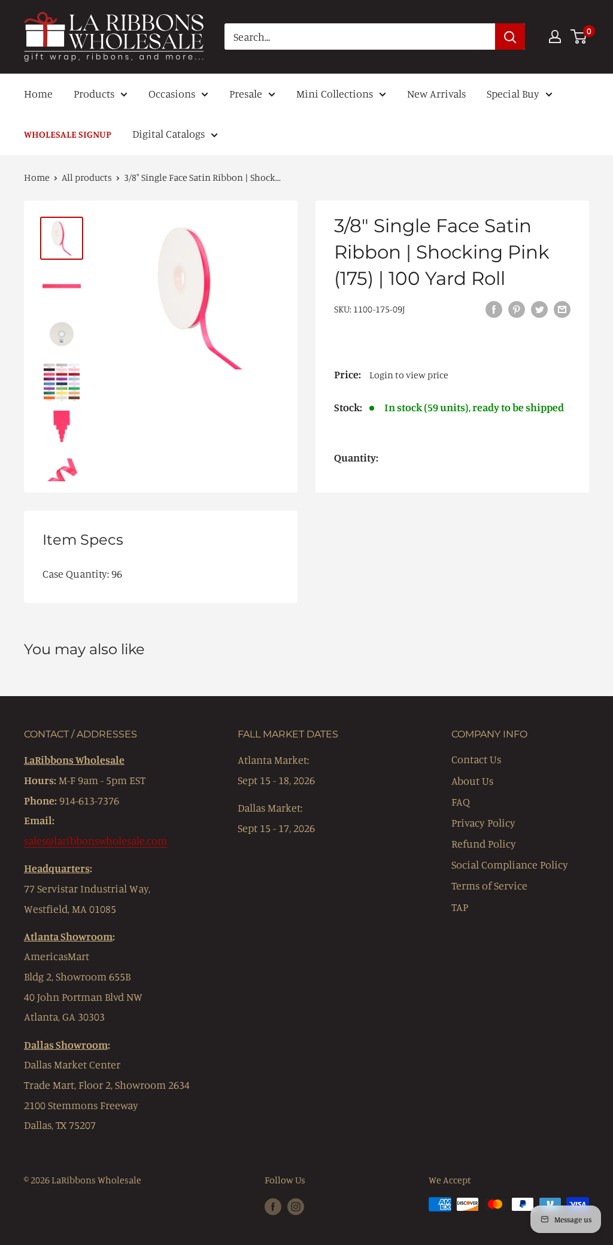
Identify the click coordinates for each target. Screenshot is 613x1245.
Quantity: (356, 457)
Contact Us (476, 759)
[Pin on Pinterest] (516, 308)
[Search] (510, 36)
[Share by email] (562, 308)
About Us (472, 780)
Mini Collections (334, 93)
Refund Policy (483, 843)
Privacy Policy (483, 822)
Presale (245, 93)
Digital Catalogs (168, 133)
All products (87, 177)
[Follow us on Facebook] (273, 1206)
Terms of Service (489, 885)
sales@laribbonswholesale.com (95, 840)
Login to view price (408, 375)
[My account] (555, 36)
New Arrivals (436, 93)
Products (94, 93)
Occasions (171, 93)
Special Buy (513, 93)
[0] (579, 36)
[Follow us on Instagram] (295, 1206)
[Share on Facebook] (493, 308)
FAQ (460, 801)
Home (38, 93)
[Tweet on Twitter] (539, 308)
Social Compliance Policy (509, 864)
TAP (459, 906)
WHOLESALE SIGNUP (67, 134)
